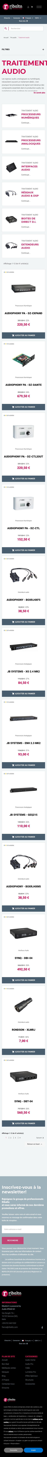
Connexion (16, 18)
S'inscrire (7, 18)
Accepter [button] (33, 1450)
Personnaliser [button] (13, 1450)
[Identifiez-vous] (28, 7)
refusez (10, 1431)
